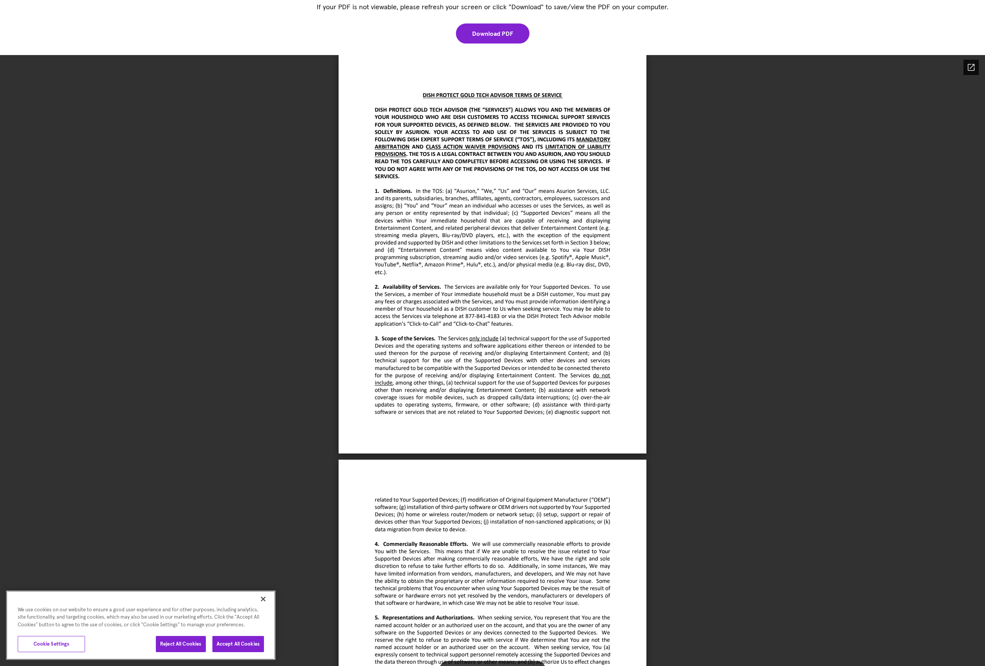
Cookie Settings (51, 644)
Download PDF (492, 33)
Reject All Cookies (180, 644)
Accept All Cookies (238, 644)
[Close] (263, 599)
